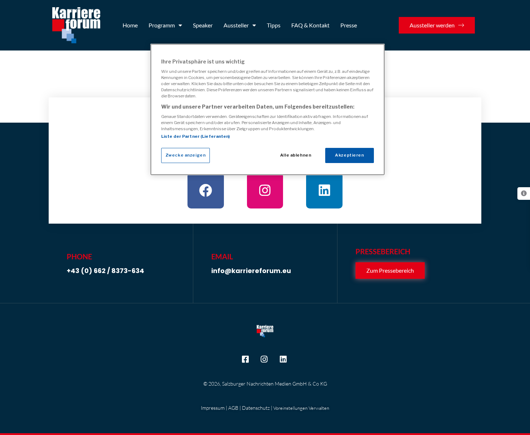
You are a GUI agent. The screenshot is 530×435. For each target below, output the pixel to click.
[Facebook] (205, 190)
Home (130, 25)
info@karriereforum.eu (251, 270)
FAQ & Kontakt (310, 25)
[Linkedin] (324, 190)
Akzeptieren (349, 155)
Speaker (203, 25)
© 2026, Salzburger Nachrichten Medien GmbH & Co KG (265, 384)
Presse (348, 25)
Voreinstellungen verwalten (301, 408)
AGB (233, 408)
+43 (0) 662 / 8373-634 (105, 270)
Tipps (274, 25)
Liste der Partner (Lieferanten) (195, 136)
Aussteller (236, 25)
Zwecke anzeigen (185, 155)
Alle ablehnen (295, 155)
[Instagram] (265, 190)
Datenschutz (256, 408)
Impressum (213, 408)
